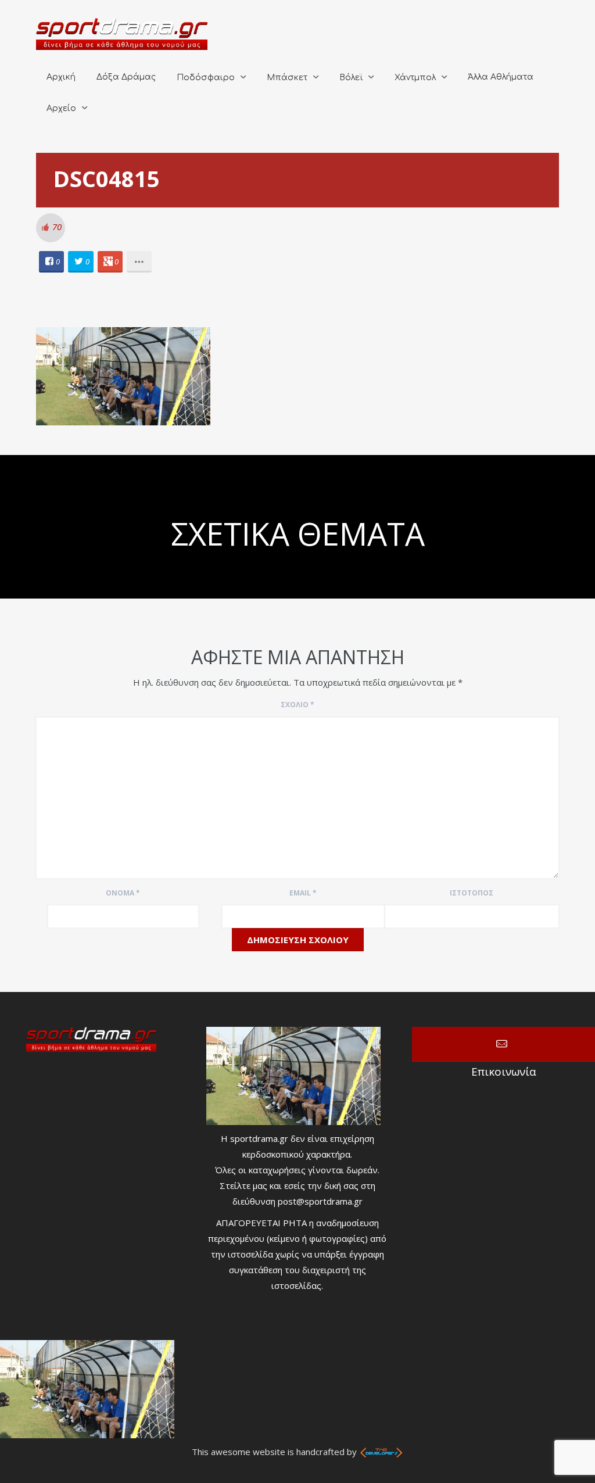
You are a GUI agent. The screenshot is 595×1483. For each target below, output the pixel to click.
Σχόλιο (297, 705)
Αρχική (61, 77)
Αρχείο (61, 108)
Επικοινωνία (503, 1044)
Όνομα (123, 893)
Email (303, 893)
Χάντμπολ (415, 77)
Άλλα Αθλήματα (500, 77)
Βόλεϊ (351, 77)
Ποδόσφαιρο (206, 77)
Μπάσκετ (287, 77)
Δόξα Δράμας (126, 77)
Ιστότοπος (471, 893)
